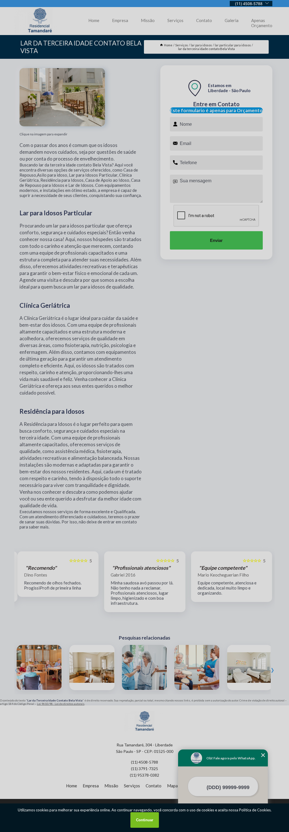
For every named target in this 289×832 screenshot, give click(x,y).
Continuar (144, 820)
